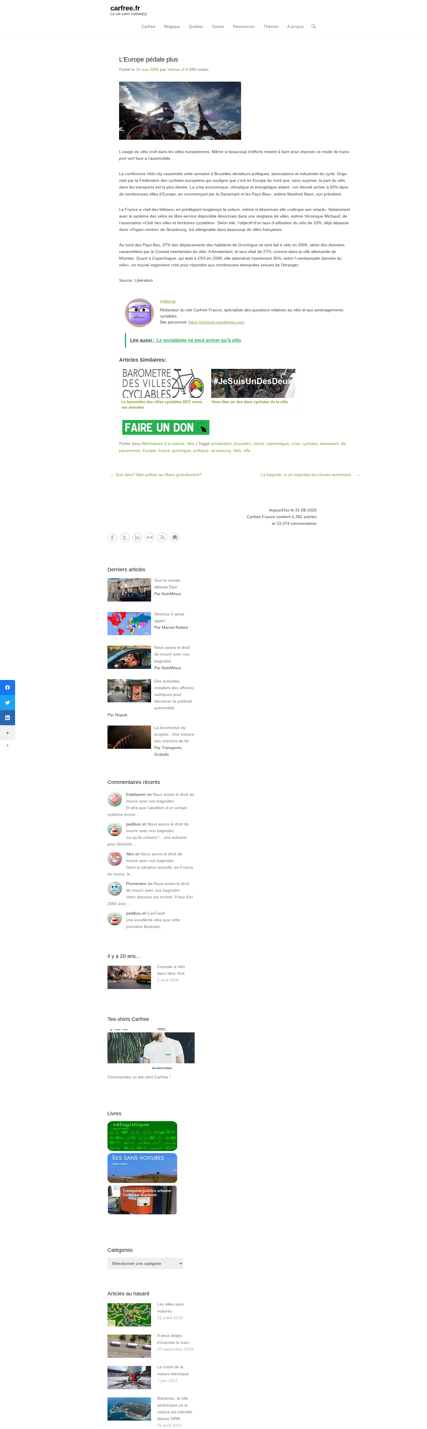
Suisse (218, 26)
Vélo (191, 443)
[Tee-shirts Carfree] (151, 1070)
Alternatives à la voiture (162, 443)
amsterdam (221, 443)
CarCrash (156, 913)
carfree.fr (125, 8)
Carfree (148, 26)
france (164, 450)
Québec (196, 26)
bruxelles (242, 443)
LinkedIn (137, 537)
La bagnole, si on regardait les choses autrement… (310, 474)
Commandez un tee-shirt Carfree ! (139, 1077)
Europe (149, 450)
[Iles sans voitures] (142, 1181)
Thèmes (271, 26)
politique (201, 450)
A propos (295, 26)
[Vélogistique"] (142, 1149)
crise (295, 443)
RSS (162, 537)
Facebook (112, 537)
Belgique (172, 26)
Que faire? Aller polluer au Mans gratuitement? (156, 474)
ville (246, 450)
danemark (329, 443)
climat (258, 443)
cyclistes (310, 443)
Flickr (150, 537)
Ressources (244, 26)
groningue (181, 450)
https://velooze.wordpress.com (217, 322)
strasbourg (221, 450)
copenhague (277, 443)
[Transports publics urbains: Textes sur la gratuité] (142, 1213)
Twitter (125, 537)
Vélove (173, 69)
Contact (175, 537)
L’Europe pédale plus (148, 59)
